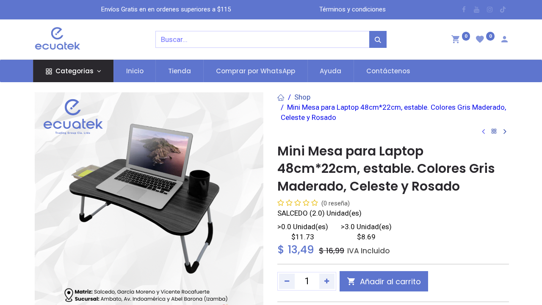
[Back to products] (494, 131)
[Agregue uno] (327, 281)
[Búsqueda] (378, 39)
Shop (302, 97)
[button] (384, 281)
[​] (463, 9)
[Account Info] (504, 40)
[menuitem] (135, 71)
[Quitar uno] (287, 281)
